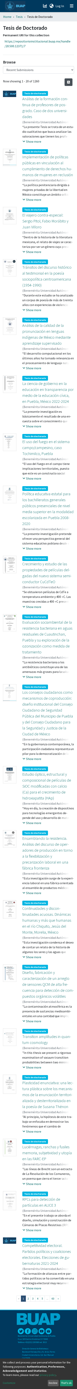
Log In (60, 6)
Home (7, 17)
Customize (9, 1383)
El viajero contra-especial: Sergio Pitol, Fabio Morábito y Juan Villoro (45, 221)
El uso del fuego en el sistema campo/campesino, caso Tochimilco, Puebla (46, 447)
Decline (53, 1383)
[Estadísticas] (45, 6)
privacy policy (48, 1375)
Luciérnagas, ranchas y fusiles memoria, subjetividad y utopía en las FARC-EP (47, 1152)
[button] (51, 6)
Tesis (19, 17)
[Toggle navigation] (71, 6)
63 (53, 1298)
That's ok (66, 1383)
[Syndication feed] (68, 82)
